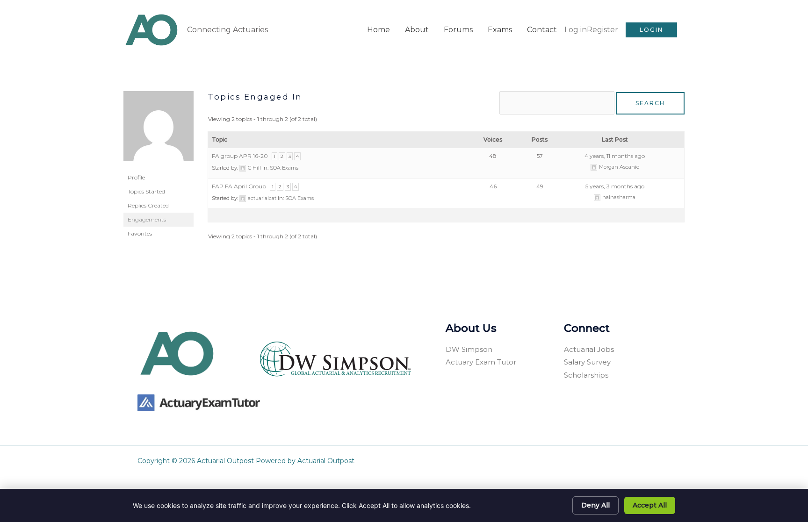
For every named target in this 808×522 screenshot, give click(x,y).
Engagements (147, 219)
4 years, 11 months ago (614, 155)
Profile (136, 177)
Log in (575, 29)
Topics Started (146, 191)
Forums (458, 29)
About (417, 29)
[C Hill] (158, 130)
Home (378, 29)
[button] (651, 29)
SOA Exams (284, 167)
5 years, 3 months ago (614, 186)
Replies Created (148, 205)
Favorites (140, 233)
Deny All (595, 505)
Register (602, 29)
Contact (542, 29)
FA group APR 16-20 (240, 155)
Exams (500, 29)
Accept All (650, 505)
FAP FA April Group (239, 186)
